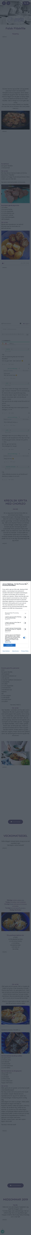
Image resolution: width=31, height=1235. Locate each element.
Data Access (15, 651)
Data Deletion (6, 651)
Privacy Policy (24, 651)
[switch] (24, 617)
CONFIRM (9, 645)
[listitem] (15, 613)
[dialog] (15, 617)
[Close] (27, 584)
